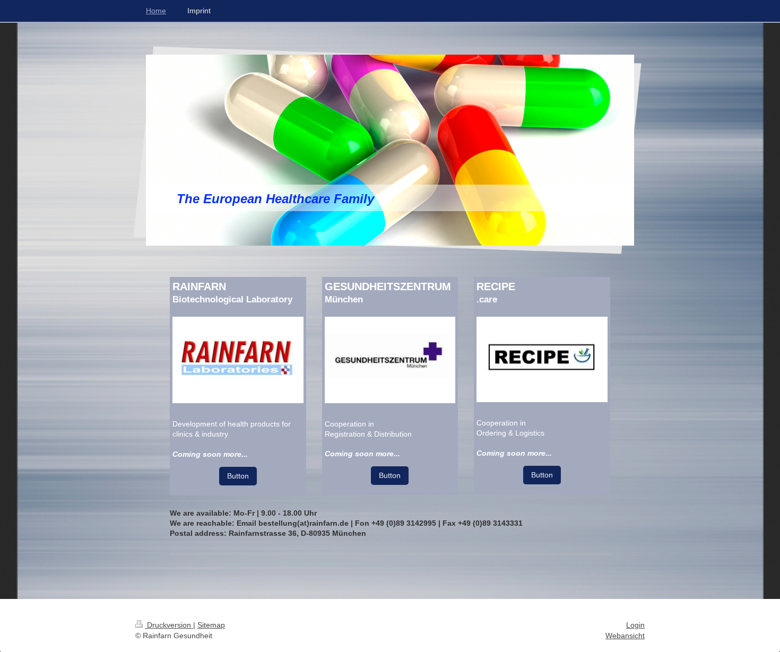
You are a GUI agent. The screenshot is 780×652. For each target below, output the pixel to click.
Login (635, 625)
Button (238, 476)
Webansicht (625, 635)
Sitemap (211, 625)
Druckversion (169, 625)
